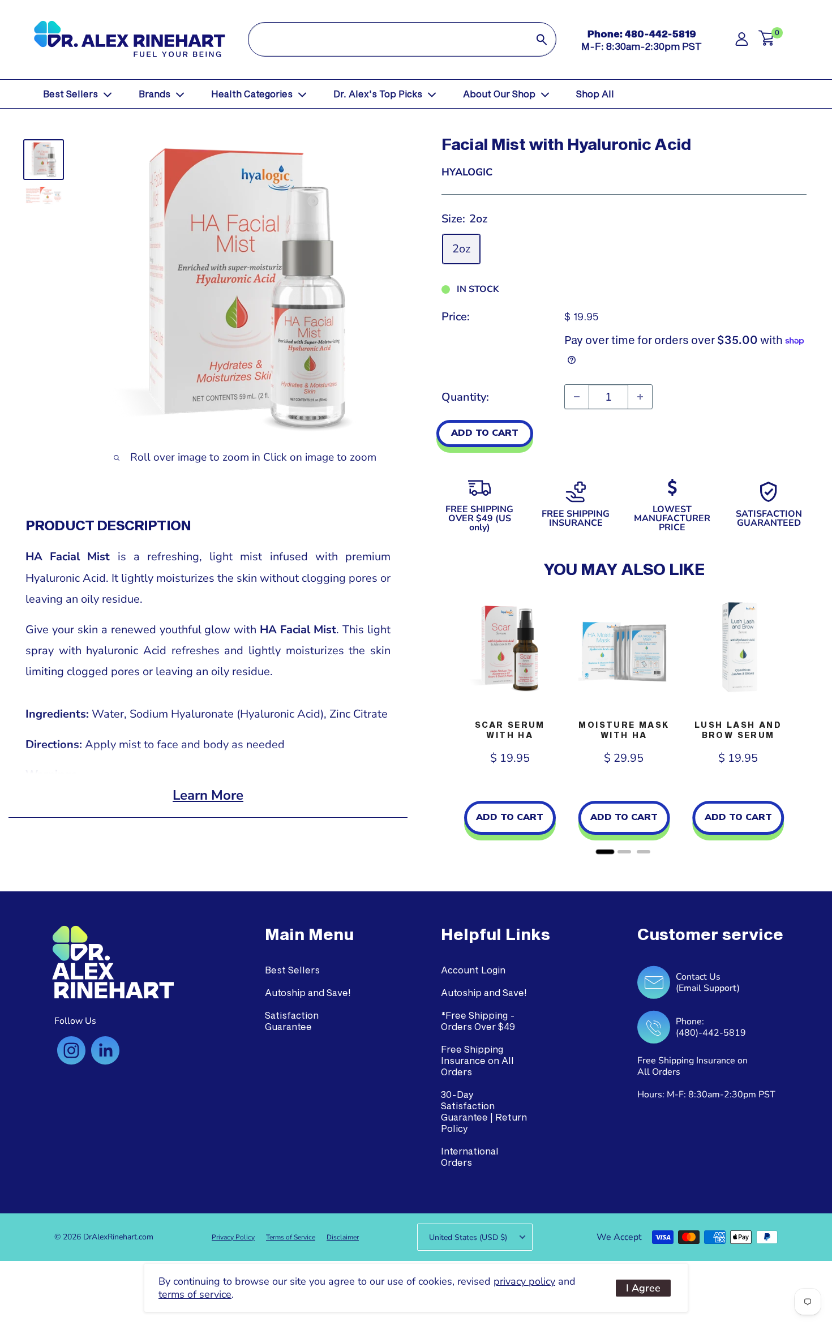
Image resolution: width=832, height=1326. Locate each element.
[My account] (741, 42)
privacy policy (524, 1281)
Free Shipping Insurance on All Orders (477, 1060)
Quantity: (465, 397)
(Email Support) (708, 988)
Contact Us (698, 976)
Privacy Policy (233, 1237)
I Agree (643, 1288)
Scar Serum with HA (510, 730)
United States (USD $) (468, 1237)
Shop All (595, 93)
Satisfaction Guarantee (292, 1021)
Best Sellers (70, 93)
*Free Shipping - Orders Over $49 (478, 1021)
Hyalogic (466, 172)
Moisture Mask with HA (623, 730)
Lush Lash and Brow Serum (738, 730)
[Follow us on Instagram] (71, 1050)
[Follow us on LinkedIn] (105, 1050)
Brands (154, 93)
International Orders (470, 1156)
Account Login (473, 969)
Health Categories (252, 93)
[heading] (309, 934)
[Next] (795, 724)
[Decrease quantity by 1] (577, 397)
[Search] (541, 39)
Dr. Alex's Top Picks (377, 93)
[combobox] (388, 39)
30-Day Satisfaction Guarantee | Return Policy (484, 1111)
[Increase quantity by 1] (640, 397)
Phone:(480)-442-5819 (711, 1027)
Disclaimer (343, 1237)
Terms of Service (290, 1237)
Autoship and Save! (308, 992)
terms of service (194, 1294)
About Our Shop (499, 93)
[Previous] (452, 724)
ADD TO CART (484, 433)
